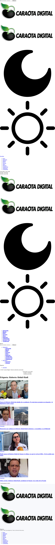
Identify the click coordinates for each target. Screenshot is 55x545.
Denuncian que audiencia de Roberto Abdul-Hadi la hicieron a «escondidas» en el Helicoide (25, 428)
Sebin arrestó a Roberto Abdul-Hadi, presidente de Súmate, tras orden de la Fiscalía (23, 480)
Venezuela (2, 399)
